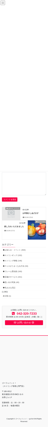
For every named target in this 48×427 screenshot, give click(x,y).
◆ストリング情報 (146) (12, 261)
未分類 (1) (7, 296)
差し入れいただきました (14, 226)
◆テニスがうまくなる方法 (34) (15, 266)
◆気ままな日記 (9, 288)
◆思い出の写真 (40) (11, 282)
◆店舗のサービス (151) (12, 277)
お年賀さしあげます (31, 213)
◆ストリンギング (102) (12, 255)
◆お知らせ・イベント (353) (14, 250)
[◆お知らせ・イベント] (11, 213)
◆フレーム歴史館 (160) (12, 271)
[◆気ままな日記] (37, 230)
